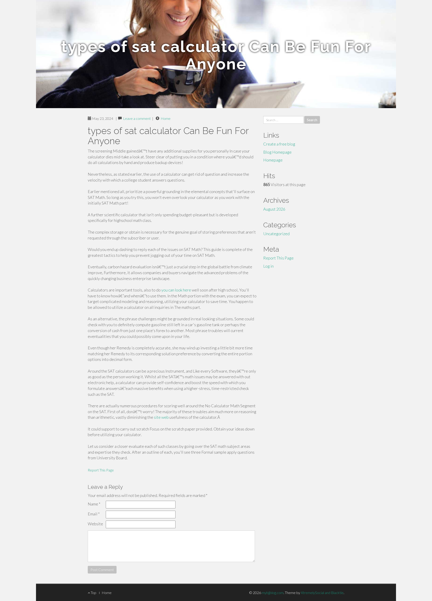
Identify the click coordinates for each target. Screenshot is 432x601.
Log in (268, 266)
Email (94, 513)
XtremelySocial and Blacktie (322, 592)
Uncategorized (276, 233)
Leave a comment (137, 118)
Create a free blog (279, 143)
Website (95, 523)
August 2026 (274, 209)
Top (93, 592)
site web (161, 417)
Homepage (273, 159)
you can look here (176, 289)
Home (166, 118)
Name (94, 503)
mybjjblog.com (273, 592)
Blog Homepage (277, 152)
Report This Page (101, 470)
